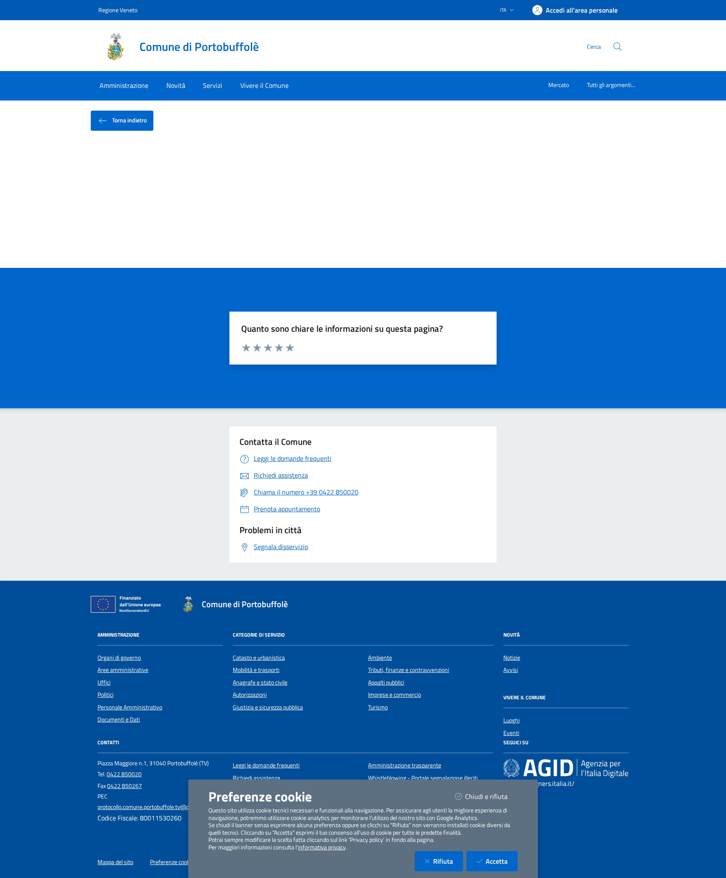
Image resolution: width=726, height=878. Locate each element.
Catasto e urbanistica (259, 657)
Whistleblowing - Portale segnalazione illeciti (423, 778)
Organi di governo (119, 657)
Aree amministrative (122, 669)
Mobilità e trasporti (256, 669)
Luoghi (511, 720)
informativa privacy (322, 847)
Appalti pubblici (386, 682)
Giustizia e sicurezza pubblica (268, 707)
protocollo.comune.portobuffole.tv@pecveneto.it (156, 807)
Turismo (378, 707)
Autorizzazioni (250, 694)
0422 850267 (124, 786)
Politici (105, 694)
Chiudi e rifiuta (491, 796)
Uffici (103, 682)
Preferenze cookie (172, 862)
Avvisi (510, 669)
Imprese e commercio (394, 694)
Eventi (511, 733)
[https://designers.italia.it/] (566, 768)
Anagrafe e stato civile (260, 682)
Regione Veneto (117, 9)
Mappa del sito (115, 862)
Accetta (502, 861)
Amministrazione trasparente (404, 765)
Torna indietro (129, 120)
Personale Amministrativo (129, 707)
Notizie (511, 657)
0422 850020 (124, 774)
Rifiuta (448, 861)
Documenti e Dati (118, 719)
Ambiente (380, 657)
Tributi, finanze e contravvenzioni (408, 669)
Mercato (558, 84)
